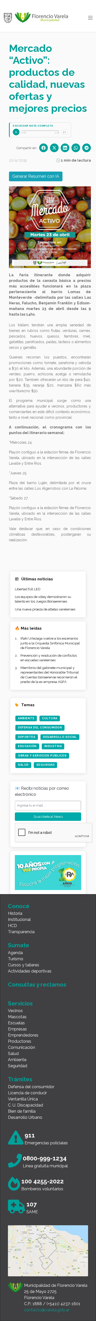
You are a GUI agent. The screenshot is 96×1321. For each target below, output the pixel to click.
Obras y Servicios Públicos (42, 755)
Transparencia (21, 931)
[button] (27, 227)
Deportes (26, 737)
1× (64, 132)
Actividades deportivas (29, 971)
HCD (12, 925)
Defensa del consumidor (31, 1086)
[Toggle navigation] (90, 18)
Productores (19, 1041)
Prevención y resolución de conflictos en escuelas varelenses (48, 658)
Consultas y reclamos (37, 984)
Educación (27, 746)
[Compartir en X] (54, 147)
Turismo (15, 958)
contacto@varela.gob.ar (46, 1309)
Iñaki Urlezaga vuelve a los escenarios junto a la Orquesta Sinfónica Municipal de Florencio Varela (50, 643)
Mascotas (17, 1016)
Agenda (15, 952)
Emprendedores (23, 1035)
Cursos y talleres (23, 965)
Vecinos (15, 1010)
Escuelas (16, 1022)
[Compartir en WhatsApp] (75, 147)
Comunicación (21, 1047)
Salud (23, 764)
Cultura (49, 718)
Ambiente (26, 718)
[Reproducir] (16, 132)
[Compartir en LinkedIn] (65, 147)
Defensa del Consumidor (40, 727)
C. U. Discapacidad (25, 1105)
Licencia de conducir (27, 1092)
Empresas (17, 1029)
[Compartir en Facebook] (43, 147)
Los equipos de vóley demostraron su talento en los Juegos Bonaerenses (43, 599)
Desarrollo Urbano (25, 1117)
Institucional (19, 919)
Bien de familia (22, 1111)
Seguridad (45, 764)
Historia (15, 913)
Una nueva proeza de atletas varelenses (45, 609)
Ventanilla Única (23, 1099)
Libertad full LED (27, 589)
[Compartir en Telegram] (86, 147)
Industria (53, 746)
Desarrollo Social (60, 737)
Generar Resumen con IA (35, 176)
